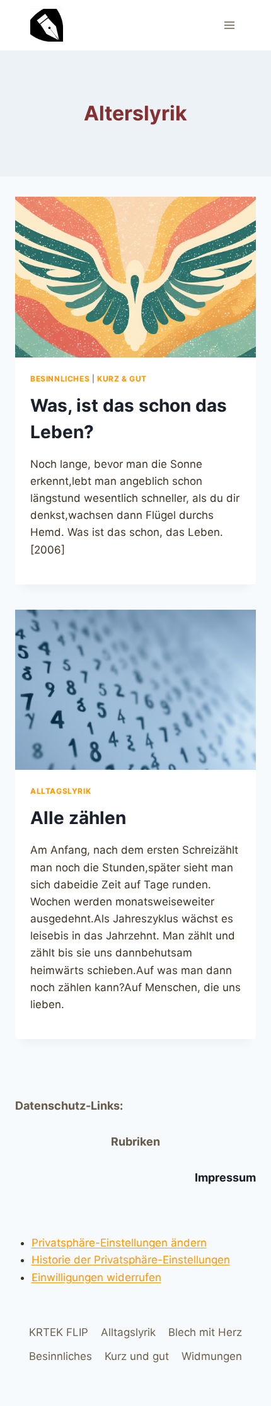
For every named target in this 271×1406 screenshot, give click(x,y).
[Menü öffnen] (229, 25)
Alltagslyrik (60, 791)
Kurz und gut (137, 1356)
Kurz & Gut (122, 378)
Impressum (225, 1177)
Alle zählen (78, 817)
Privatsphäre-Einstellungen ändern (119, 1242)
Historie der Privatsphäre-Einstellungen (131, 1259)
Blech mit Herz (205, 1332)
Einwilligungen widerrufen (96, 1277)
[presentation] (135, 277)
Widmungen (212, 1356)
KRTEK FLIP (58, 1332)
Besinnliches (59, 378)
